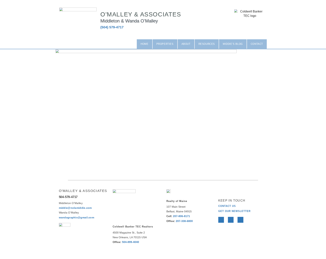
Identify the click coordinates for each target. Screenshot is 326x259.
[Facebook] (221, 220)
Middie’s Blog (233, 44)
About (186, 44)
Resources (206, 44)
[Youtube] (240, 220)
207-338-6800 (184, 221)
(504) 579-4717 (112, 27)
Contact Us (227, 206)
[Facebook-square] (242, 26)
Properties (165, 44)
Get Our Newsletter (234, 211)
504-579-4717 (68, 197)
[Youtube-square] (250, 26)
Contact (257, 44)
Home (144, 44)
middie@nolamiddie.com (75, 207)
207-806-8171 (181, 216)
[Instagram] (258, 26)
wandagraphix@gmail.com (76, 217)
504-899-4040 (130, 242)
